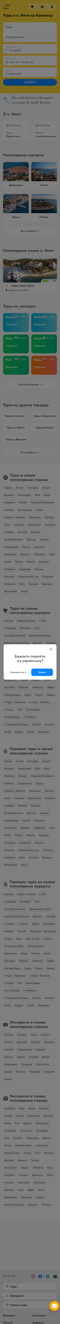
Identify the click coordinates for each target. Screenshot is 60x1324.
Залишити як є (18, 672)
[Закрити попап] (51, 649)
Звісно (42, 672)
